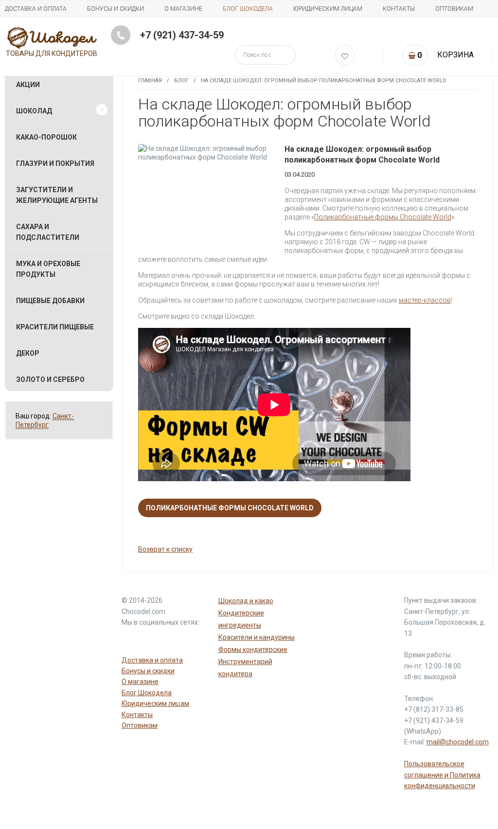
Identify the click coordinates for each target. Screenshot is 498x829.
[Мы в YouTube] (131, 640)
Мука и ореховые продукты (48, 269)
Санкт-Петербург (45, 420)
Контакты (399, 8)
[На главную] (52, 37)
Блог (181, 80)
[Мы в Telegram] (154, 640)
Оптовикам (454, 8)
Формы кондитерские (252, 649)
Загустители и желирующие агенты (57, 195)
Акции (28, 85)
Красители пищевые (55, 327)
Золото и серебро (50, 379)
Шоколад (34, 111)
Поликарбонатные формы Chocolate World (382, 217)
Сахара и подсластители (47, 232)
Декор (27, 353)
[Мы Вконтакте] (178, 640)
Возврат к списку (165, 549)
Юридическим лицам (327, 8)
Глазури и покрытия (55, 163)
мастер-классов (425, 300)
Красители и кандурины (256, 637)
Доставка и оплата (36, 8)
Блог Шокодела (248, 8)
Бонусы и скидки (115, 8)
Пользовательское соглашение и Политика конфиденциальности (442, 775)
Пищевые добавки (50, 301)
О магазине (183, 8)
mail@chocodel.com (458, 742)
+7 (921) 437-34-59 (182, 35)
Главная (150, 80)
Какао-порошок (46, 137)
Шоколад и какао (245, 601)
